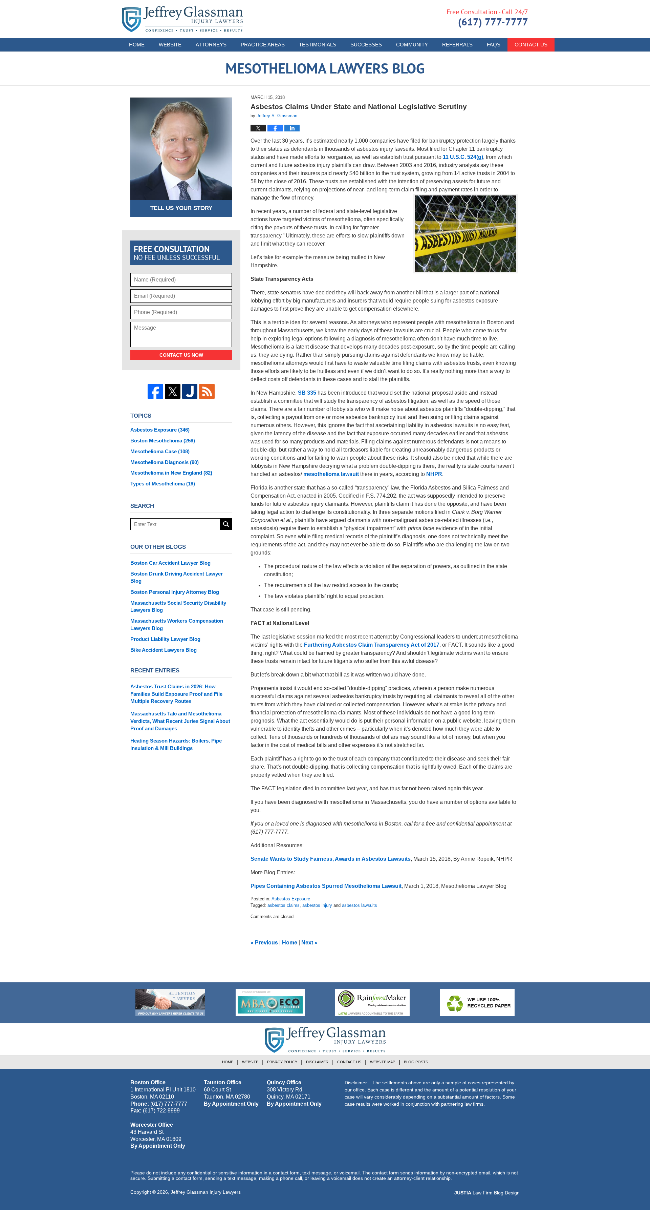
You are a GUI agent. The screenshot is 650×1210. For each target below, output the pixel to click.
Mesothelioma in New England (171, 473)
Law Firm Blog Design (487, 1192)
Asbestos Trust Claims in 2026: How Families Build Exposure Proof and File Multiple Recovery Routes (176, 694)
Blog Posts (416, 1062)
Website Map (382, 1062)
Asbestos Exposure (291, 898)
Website (170, 44)
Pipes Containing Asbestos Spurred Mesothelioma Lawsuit (326, 886)
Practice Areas (263, 44)
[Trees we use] (477, 1002)
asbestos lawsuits (359, 905)
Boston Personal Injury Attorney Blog (174, 592)
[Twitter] (172, 391)
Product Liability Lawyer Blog (165, 639)
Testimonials (317, 44)
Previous (264, 942)
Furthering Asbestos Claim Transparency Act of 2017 (371, 645)
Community (412, 44)
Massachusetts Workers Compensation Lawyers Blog (176, 624)
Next (309, 942)
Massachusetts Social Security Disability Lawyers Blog (178, 606)
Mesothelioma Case (160, 451)
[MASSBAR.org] (270, 1002)
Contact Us (531, 44)
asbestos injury (317, 905)
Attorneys (211, 44)
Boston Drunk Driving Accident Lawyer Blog (176, 577)
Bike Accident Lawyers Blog (163, 650)
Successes (366, 44)
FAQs (493, 44)
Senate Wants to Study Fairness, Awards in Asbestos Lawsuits (331, 859)
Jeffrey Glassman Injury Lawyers (206, 1192)
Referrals (457, 44)
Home (137, 44)
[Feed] (207, 391)
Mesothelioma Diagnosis (164, 462)
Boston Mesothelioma (162, 440)
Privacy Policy (282, 1062)
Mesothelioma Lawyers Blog (182, 19)
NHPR (434, 474)
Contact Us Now (181, 355)
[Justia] (190, 391)
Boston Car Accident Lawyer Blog (170, 563)
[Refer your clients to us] (170, 1002)
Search (226, 524)
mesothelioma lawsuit (331, 474)
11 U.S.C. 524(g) (463, 157)
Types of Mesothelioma (162, 483)
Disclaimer (317, 1062)
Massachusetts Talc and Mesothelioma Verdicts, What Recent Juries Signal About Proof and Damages (180, 721)
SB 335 (307, 393)
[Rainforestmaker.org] (372, 1002)
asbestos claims (283, 905)
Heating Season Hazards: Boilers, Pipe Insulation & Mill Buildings (176, 744)
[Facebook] (155, 391)
